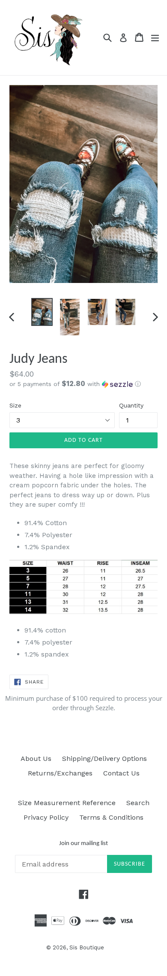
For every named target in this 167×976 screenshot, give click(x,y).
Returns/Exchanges (60, 773)
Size (15, 405)
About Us (36, 758)
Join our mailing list (83, 843)
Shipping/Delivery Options (104, 758)
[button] (83, 384)
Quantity (131, 405)
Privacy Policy (46, 817)
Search (137, 803)
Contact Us (121, 773)
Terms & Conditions (111, 817)
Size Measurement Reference (67, 803)
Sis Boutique (86, 947)
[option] (42, 312)
